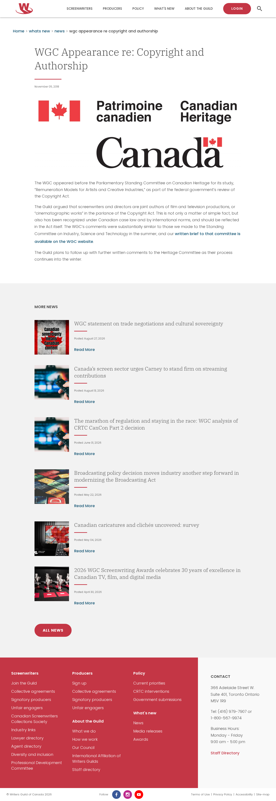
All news (53, 630)
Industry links (23, 730)
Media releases (147, 731)
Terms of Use (200, 794)
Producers (112, 8)
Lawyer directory (27, 738)
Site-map (263, 794)
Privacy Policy (222, 794)
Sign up (79, 683)
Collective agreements (33, 691)
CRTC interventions (151, 691)
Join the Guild (24, 683)
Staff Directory (225, 753)
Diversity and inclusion (32, 754)
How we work (85, 739)
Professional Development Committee (36, 765)
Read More (84, 349)
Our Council (83, 747)
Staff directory (86, 769)
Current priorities (149, 683)
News (138, 723)
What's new (164, 8)
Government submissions (157, 699)
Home (18, 31)
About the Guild (199, 8)
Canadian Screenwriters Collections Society (34, 718)
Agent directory (26, 746)
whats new (39, 31)
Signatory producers (31, 699)
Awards (140, 739)
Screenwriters (80, 8)
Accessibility (244, 794)
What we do (84, 731)
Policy (138, 8)
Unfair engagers (27, 707)
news (60, 31)
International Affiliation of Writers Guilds (96, 758)
